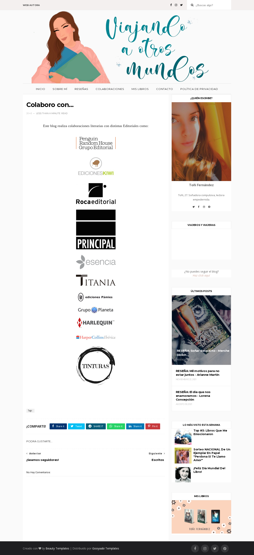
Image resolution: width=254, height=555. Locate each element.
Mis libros (140, 89)
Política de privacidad (199, 89)
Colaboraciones (110, 89)
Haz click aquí (201, 275)
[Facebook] (199, 208)
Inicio (40, 89)
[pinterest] (225, 548)
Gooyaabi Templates (105, 548)
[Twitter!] (194, 208)
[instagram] (176, 5)
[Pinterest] (209, 208)
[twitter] (181, 5)
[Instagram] (204, 208)
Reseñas (81, 89)
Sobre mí (60, 89)
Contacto (164, 89)
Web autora (31, 5)
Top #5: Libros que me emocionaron (210, 432)
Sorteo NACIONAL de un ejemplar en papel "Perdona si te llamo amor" (211, 455)
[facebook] (171, 5)
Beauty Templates (57, 548)
